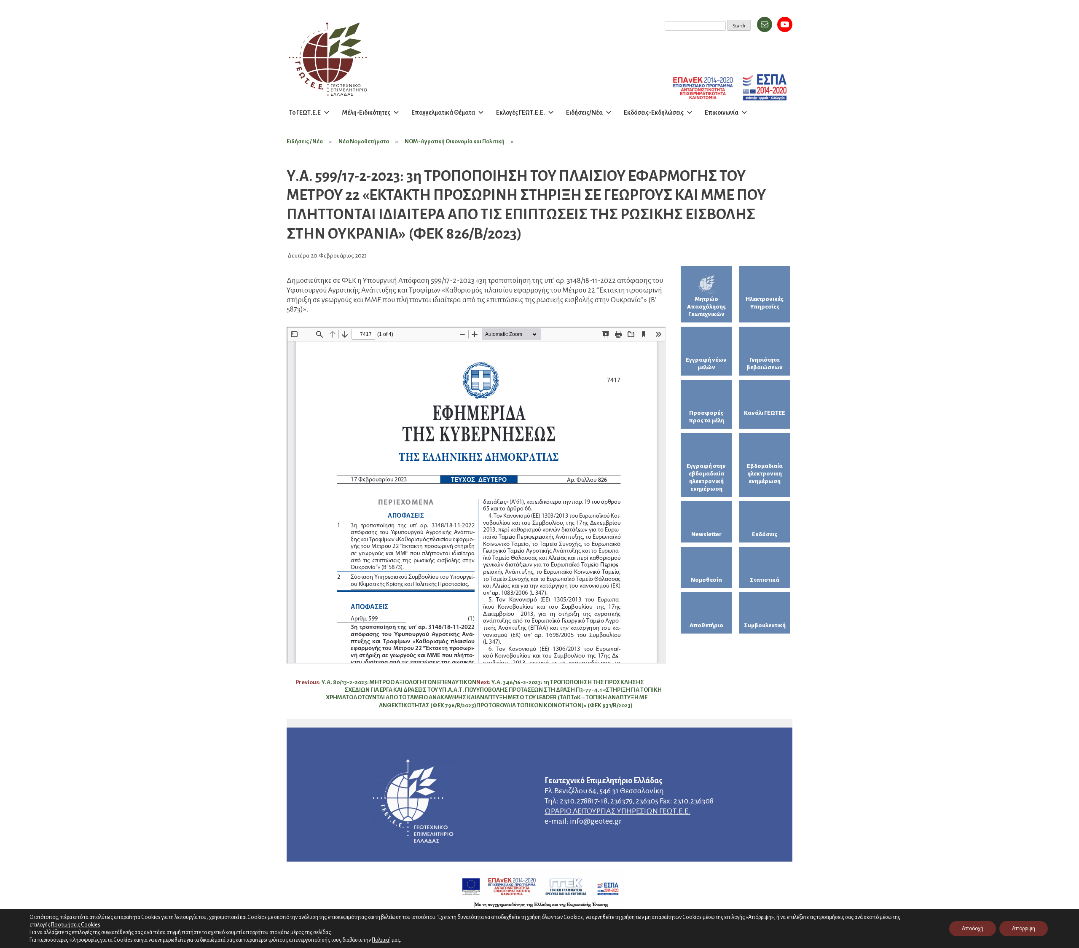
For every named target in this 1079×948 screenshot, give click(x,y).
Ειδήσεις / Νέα (305, 141)
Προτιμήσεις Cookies (75, 924)
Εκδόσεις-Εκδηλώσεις (654, 112)
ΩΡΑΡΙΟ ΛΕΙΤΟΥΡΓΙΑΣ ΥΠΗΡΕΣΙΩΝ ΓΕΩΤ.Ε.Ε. (617, 811)
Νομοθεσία (706, 580)
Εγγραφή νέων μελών (706, 364)
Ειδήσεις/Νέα (584, 112)
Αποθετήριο (706, 625)
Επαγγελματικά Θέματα (443, 112)
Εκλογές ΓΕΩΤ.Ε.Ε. (520, 112)
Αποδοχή (972, 929)
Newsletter (706, 534)
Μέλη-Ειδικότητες (366, 112)
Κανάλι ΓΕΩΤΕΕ (764, 413)
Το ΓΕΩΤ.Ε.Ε (305, 112)
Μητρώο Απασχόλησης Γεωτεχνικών (706, 306)
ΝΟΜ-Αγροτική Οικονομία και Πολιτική (455, 141)
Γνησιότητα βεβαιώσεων (764, 364)
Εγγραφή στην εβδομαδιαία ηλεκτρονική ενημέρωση (706, 477)
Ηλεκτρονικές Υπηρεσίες (765, 303)
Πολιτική (381, 940)
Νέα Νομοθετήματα (363, 141)
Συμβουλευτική (765, 625)
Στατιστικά (764, 580)
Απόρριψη (1023, 929)
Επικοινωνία (721, 112)
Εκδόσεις (764, 534)
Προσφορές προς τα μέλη (706, 417)
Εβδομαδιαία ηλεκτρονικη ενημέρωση (765, 473)
